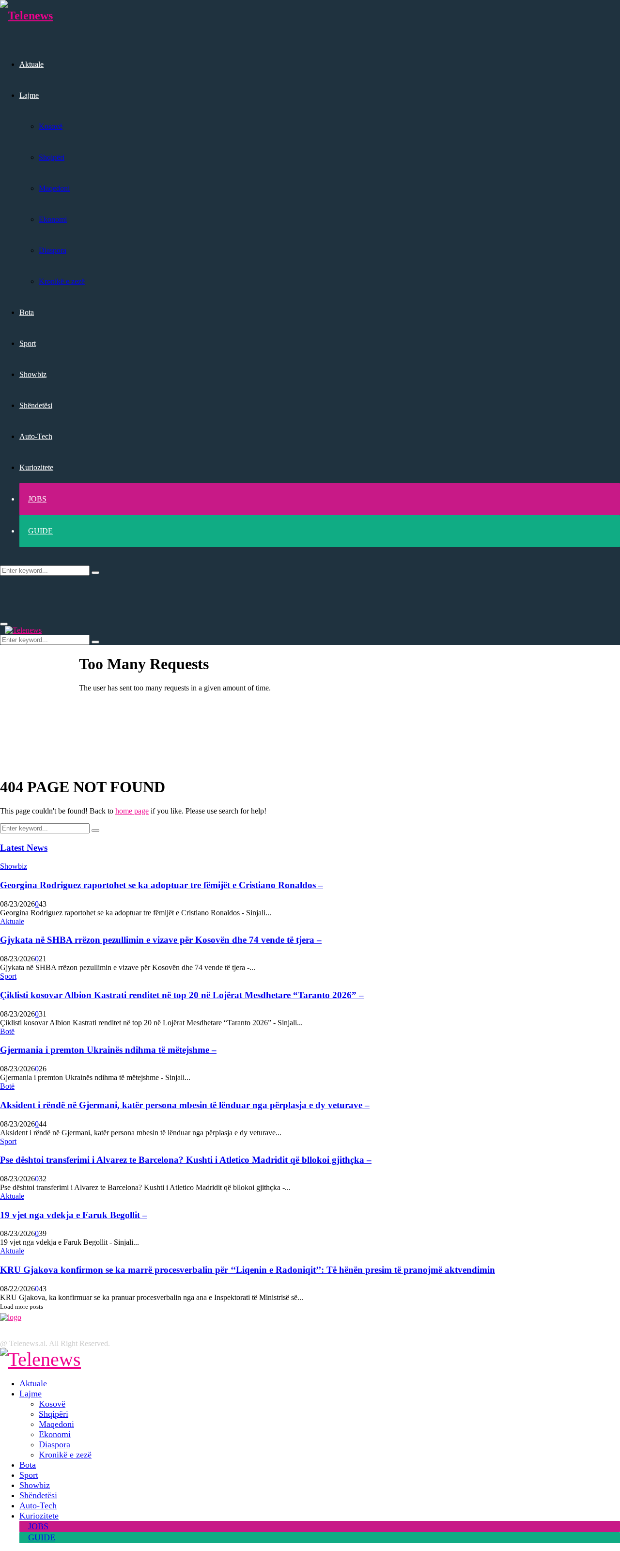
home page (132, 811)
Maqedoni (54, 188)
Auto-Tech (35, 436)
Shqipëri (51, 157)
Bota (26, 312)
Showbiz (32, 374)
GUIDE (40, 531)
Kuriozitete (36, 467)
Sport (27, 343)
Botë (7, 1031)
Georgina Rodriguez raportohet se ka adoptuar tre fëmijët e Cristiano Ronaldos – (161, 885)
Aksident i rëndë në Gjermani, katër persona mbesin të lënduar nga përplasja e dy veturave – (185, 1105)
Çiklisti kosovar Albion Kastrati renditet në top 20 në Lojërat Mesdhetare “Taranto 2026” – (182, 995)
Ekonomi (53, 219)
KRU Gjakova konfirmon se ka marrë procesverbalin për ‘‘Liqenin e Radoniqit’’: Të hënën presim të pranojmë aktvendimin (247, 1270)
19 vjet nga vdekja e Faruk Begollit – (73, 1215)
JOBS (37, 499)
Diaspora (52, 250)
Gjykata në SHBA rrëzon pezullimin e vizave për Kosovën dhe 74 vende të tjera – (161, 940)
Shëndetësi (35, 405)
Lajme (29, 95)
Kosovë (50, 126)
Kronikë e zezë (62, 281)
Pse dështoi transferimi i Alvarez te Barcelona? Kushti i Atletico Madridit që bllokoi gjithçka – (186, 1160)
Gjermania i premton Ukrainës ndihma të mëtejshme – (108, 1050)
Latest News (23, 848)
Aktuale (31, 64)
